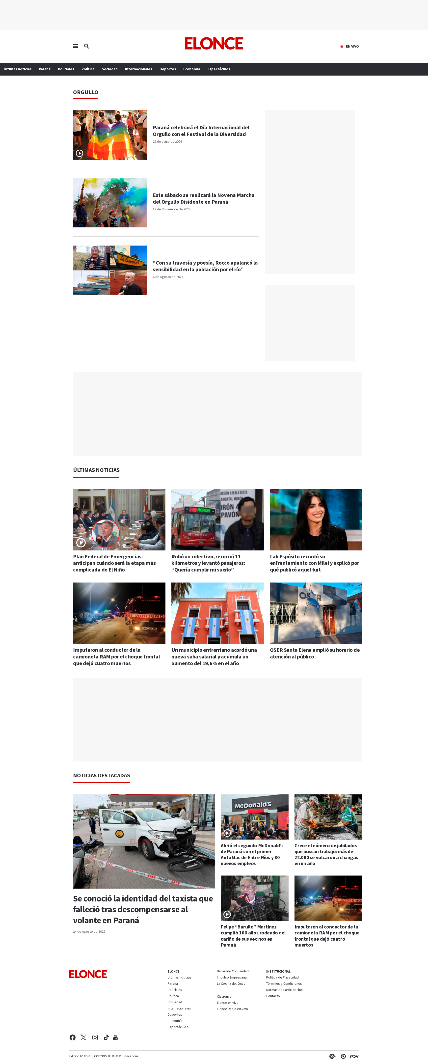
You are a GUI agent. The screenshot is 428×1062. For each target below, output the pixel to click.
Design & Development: (353, 1056)
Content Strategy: (331, 1056)
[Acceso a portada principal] (214, 43)
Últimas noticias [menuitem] (17, 69)
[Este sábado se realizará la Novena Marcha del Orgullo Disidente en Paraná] (110, 202)
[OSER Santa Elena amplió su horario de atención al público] (316, 613)
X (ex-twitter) (83, 1037)
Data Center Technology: (342, 1056)
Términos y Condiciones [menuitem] (284, 984)
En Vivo (352, 47)
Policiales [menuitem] (66, 69)
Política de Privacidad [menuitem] (282, 978)
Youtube (115, 1037)
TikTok (106, 1037)
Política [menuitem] (87, 69)
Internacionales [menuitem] (138, 69)
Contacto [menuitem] (273, 996)
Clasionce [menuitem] (224, 996)
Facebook (72, 1037)
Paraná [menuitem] (45, 69)
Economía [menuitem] (191, 69)
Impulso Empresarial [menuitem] (232, 978)
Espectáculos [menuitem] (219, 69)
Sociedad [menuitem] (110, 69)
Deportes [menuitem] (168, 69)
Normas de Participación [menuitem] (284, 990)
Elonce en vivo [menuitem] (228, 1003)
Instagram (95, 1037)
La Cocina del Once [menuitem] (231, 984)
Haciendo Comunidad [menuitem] (233, 972)
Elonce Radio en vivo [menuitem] (232, 1009)
